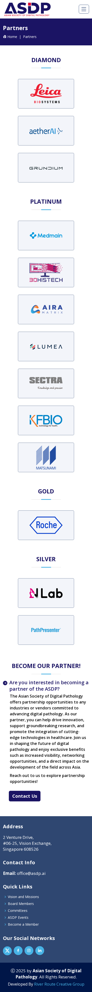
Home (12, 36)
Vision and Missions (23, 897)
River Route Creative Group (59, 984)
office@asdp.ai (31, 873)
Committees (17, 910)
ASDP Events (18, 917)
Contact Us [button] (24, 796)
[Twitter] (7, 950)
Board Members (21, 903)
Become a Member (23, 924)
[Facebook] (18, 950)
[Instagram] (29, 950)
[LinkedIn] (39, 950)
